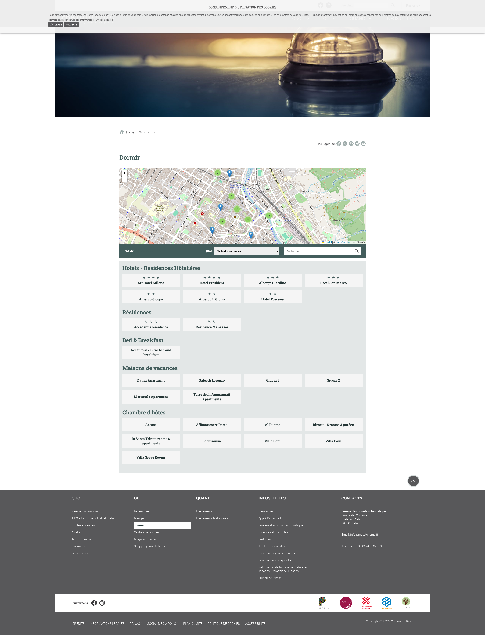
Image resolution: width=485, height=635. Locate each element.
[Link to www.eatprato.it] (346, 608)
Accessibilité (255, 624)
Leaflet (328, 242)
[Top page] (413, 481)
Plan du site (192, 624)
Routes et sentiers (83, 525)
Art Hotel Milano (151, 283)
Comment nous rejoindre (274, 560)
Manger (139, 518)
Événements (204, 511)
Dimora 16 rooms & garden (333, 425)
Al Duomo (272, 425)
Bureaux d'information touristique (280, 525)
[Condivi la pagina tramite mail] (363, 143)
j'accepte (56, 24)
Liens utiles (265, 511)
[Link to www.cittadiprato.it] (324, 608)
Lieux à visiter (81, 553)
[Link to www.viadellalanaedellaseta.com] (367, 608)
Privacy (136, 624)
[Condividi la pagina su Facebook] (338, 143)
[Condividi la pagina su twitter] (345, 143)
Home (130, 132)
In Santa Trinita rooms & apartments (151, 441)
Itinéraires (78, 546)
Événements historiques (212, 518)
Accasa (151, 425)
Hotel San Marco (333, 283)
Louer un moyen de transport (277, 553)
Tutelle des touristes (271, 546)
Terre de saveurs (82, 539)
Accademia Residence (151, 327)
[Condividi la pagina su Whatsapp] (351, 143)
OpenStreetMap (344, 242)
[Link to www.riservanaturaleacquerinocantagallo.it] (406, 608)
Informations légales (107, 624)
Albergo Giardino (272, 283)
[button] (217, 172)
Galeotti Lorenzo (212, 380)
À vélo (76, 532)
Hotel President (212, 283)
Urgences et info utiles (273, 532)
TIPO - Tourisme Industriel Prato (93, 518)
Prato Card (265, 539)
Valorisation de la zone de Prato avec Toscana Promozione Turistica (283, 569)
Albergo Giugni (151, 299)
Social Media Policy (162, 624)
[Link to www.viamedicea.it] (387, 608)
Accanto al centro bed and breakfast (151, 352)
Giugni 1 (272, 380)
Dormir (140, 525)
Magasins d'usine (145, 539)
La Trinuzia (212, 441)
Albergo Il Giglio (212, 299)
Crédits (78, 624)
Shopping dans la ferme (150, 546)
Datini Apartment (151, 380)
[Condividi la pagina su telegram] (357, 143)
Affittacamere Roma (212, 425)
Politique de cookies (224, 624)
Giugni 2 (333, 380)
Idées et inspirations (85, 511)
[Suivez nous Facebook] (94, 603)
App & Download (269, 518)
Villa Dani (273, 441)
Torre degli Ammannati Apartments (211, 396)
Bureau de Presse (270, 578)
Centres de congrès (146, 532)
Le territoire (141, 511)
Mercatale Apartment (151, 396)
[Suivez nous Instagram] (102, 603)
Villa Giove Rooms (151, 457)
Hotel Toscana (272, 299)
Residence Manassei (212, 327)
